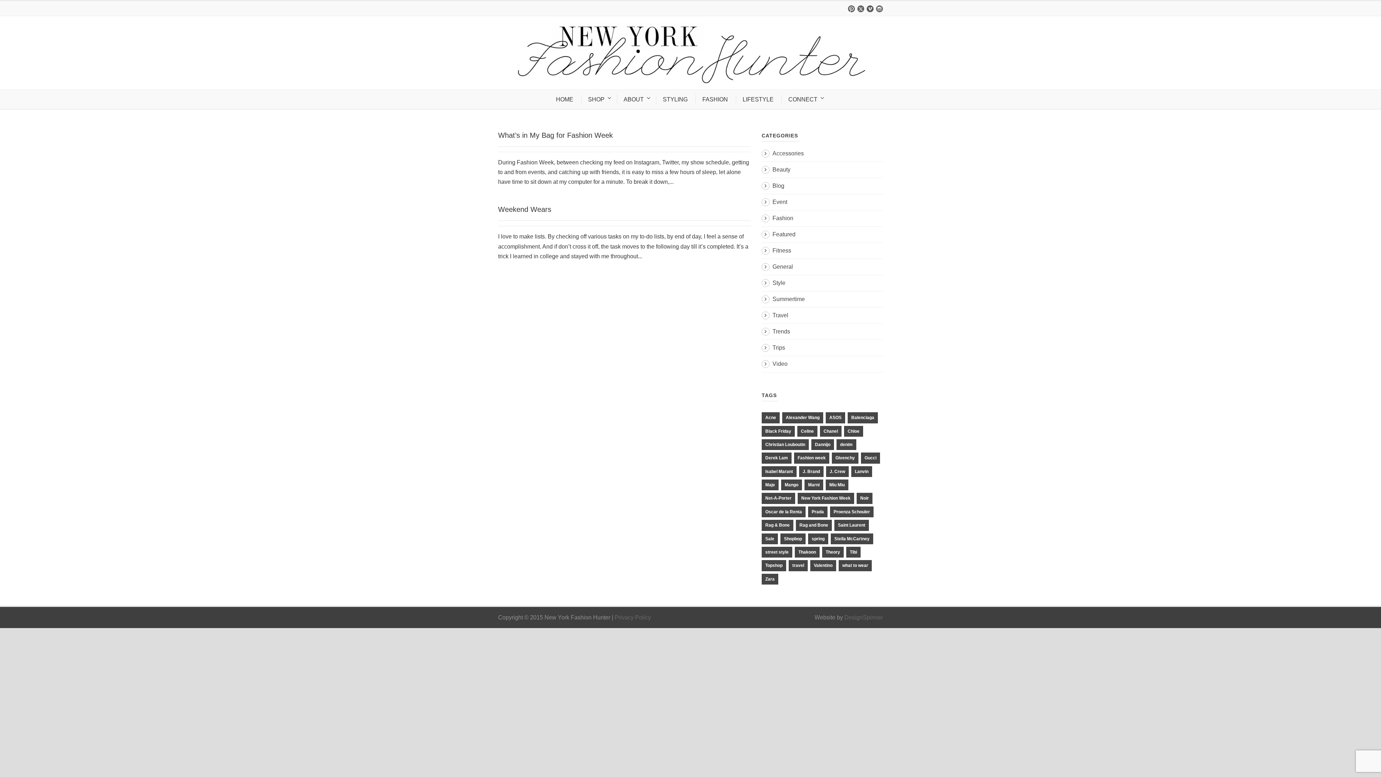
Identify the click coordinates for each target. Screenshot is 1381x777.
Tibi (853, 552)
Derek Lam (776, 457)
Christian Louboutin (785, 444)
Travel (780, 315)
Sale (769, 538)
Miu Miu (837, 484)
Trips (778, 348)
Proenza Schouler (852, 511)
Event (779, 202)
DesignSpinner (863, 617)
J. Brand (811, 471)
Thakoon (807, 552)
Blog (778, 186)
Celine (807, 431)
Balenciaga (862, 417)
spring (818, 538)
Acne (770, 417)
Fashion (782, 218)
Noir (864, 498)
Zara (770, 579)
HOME (564, 99)
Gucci (870, 457)
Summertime (788, 299)
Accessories (788, 153)
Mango (791, 484)
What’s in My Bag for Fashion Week (555, 135)
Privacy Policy (633, 617)
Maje (770, 484)
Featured (784, 234)
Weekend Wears (524, 209)
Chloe (854, 431)
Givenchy (845, 457)
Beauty (781, 170)
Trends (781, 331)
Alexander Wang (803, 417)
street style (777, 552)
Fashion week (812, 457)
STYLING (675, 99)
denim (846, 444)
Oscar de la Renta (783, 511)
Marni (814, 484)
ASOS (835, 417)
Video (780, 364)
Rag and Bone (813, 525)
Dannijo (822, 444)
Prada (818, 511)
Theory (833, 552)
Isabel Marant (779, 471)
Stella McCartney (852, 538)
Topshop (774, 565)
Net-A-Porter (778, 498)
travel (798, 565)
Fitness (781, 250)
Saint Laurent (851, 525)
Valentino (823, 565)
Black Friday (778, 431)
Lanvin (862, 471)
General (782, 267)
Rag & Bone (777, 525)
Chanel (831, 431)
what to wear (855, 565)
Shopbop (793, 538)
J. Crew (837, 471)
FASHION (715, 99)
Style (778, 283)
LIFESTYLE (758, 99)
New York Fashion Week (826, 498)
